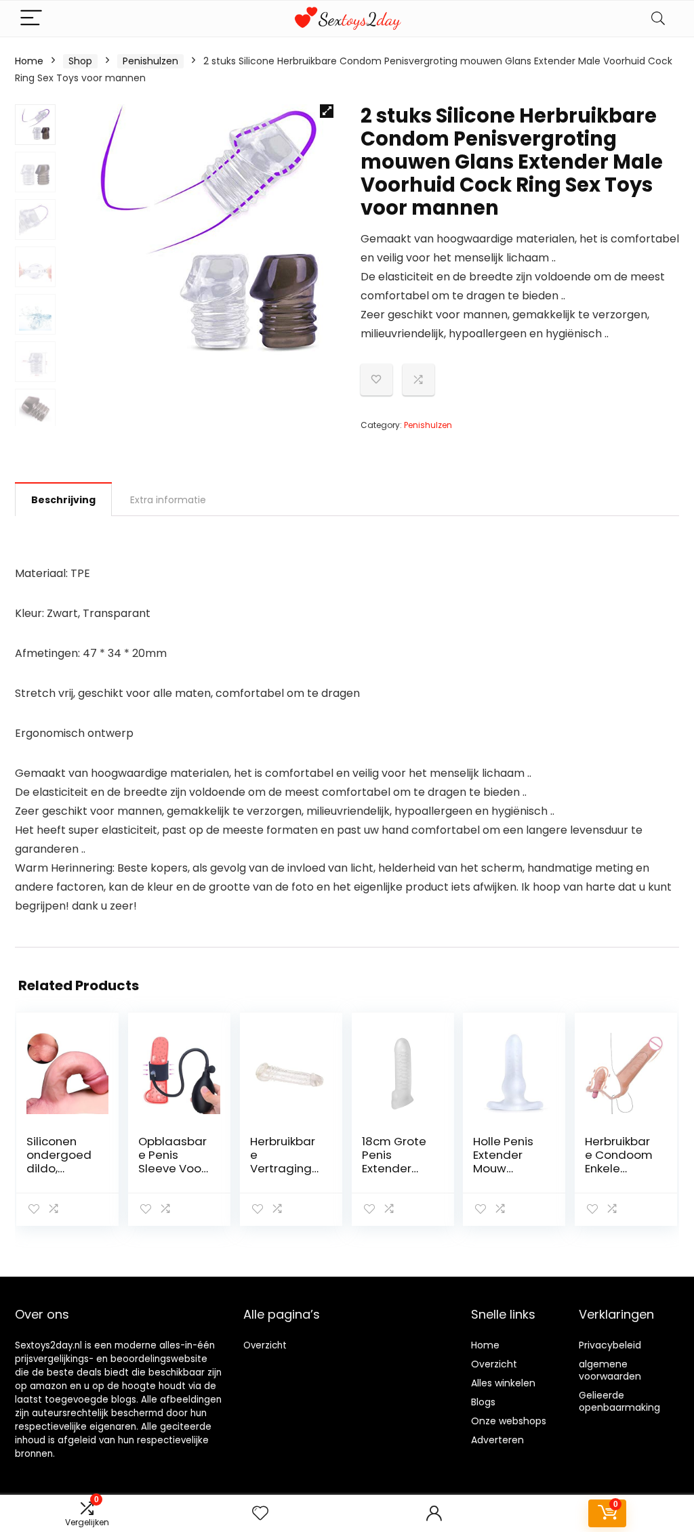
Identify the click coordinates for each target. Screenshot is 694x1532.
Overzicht (265, 1345)
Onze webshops (508, 1421)
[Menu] (31, 19)
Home (29, 61)
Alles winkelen (503, 1383)
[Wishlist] (260, 1513)
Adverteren (497, 1440)
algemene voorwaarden (610, 1370)
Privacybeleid (610, 1345)
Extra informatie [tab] (168, 500)
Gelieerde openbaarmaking (619, 1401)
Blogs (483, 1402)
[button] (326, 111)
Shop (80, 61)
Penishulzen (150, 61)
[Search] (658, 19)
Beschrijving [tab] (63, 500)
